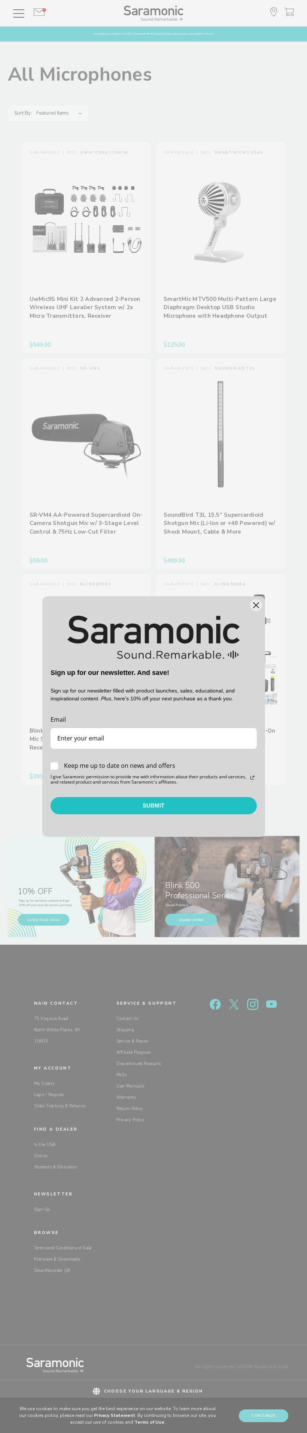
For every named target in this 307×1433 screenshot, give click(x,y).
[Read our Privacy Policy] (252, 777)
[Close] (256, 605)
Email (58, 719)
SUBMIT (153, 805)
